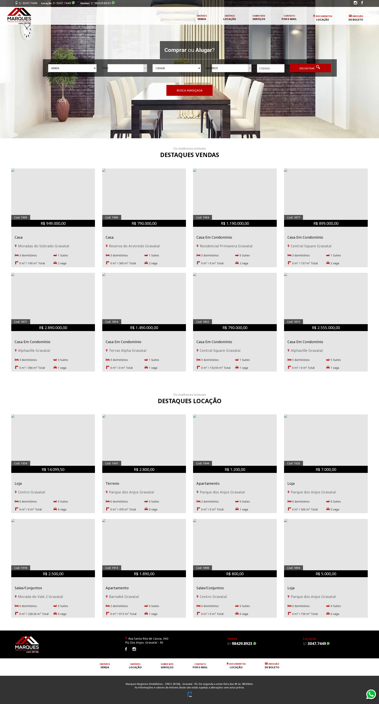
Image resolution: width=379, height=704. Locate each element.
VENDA (202, 17)
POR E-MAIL (289, 17)
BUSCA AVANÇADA (190, 90)
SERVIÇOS (258, 17)
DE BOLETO (356, 18)
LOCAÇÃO (324, 18)
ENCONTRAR (307, 68)
